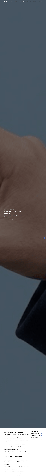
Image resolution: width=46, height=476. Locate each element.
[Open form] (44, 238)
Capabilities (15, 1)
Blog (30, 1)
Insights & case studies (25, 1)
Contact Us (34, 1)
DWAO (5, 1)
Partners (20, 1)
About (12, 1)
